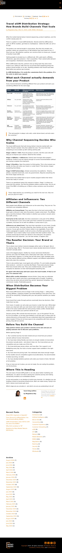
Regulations (35, 441)
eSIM (29, 30)
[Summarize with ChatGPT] (31, 18)
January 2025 (10, 506)
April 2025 (9, 499)
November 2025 (11, 482)
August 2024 (10, 518)
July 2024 (9, 521)
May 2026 (9, 467)
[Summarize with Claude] (30, 18)
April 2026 (9, 470)
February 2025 (10, 504)
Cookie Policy (51, 547)
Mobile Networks (37, 436)
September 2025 (11, 487)
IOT (33, 432)
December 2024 (11, 509)
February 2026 (10, 475)
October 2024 (10, 513)
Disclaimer (47, 545)
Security (34, 446)
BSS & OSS (35, 419)
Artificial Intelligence (38, 417)
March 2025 (10, 501)
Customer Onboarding (39, 427)
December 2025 (11, 479)
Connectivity (36, 422)
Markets (34, 434)
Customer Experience (38, 424)
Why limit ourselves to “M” (14, 426)
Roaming (35, 444)
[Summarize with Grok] (37, 18)
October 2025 (10, 484)
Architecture (36, 415)
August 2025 (10, 489)
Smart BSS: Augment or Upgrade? (16, 415)
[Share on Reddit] (46, 16)
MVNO (34, 30)
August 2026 (10, 460)
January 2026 (10, 477)
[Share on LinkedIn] (43, 16)
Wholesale (39, 30)
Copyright (24, 545)
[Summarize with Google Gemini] (35, 18)
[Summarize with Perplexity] (33, 18)
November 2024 (11, 511)
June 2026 (9, 465)
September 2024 (11, 516)
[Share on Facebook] (44, 16)
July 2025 (9, 492)
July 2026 (9, 462)
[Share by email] (48, 16)
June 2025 (9, 494)
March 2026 (10, 472)
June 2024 (9, 523)
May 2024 (9, 526)
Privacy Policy (40, 547)
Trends (34, 449)
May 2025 (9, 496)
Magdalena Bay (13, 30)
